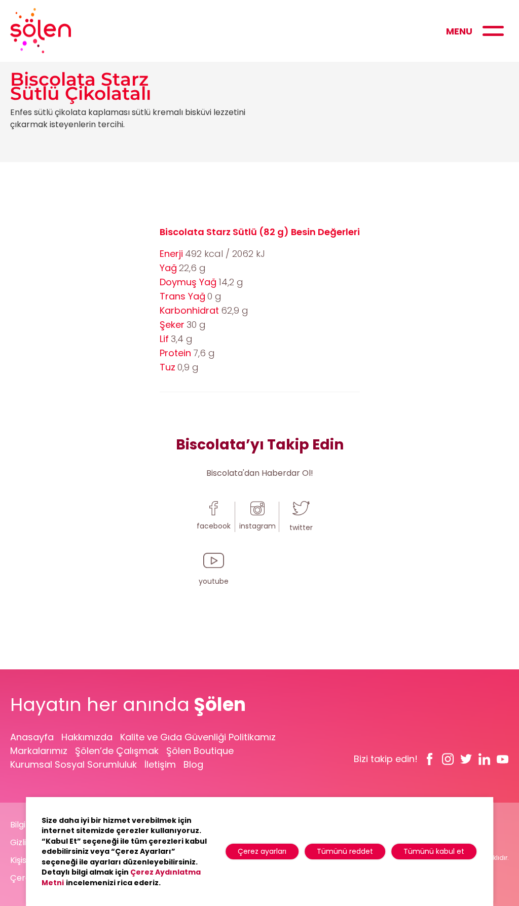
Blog (193, 764)
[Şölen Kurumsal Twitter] (466, 759)
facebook (214, 526)
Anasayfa (32, 737)
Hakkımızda (87, 737)
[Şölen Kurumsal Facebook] (430, 759)
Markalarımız (38, 750)
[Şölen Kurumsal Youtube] (503, 759)
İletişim (160, 764)
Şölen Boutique (200, 750)
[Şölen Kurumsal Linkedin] (484, 759)
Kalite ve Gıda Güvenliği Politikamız (198, 737)
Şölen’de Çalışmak (117, 750)
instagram (257, 526)
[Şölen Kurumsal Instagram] (448, 759)
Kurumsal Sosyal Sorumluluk (73, 764)
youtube (214, 581)
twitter (301, 527)
